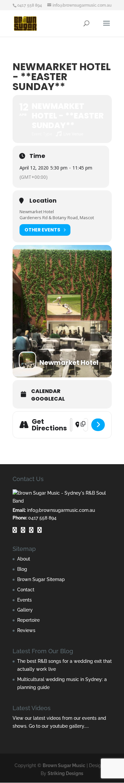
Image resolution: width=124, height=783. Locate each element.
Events (24, 600)
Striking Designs (65, 773)
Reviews (26, 630)
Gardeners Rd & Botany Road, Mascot (57, 217)
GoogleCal (48, 399)
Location (43, 201)
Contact (25, 589)
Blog (22, 569)
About (23, 559)
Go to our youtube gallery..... (59, 726)
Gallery (25, 609)
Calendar (46, 391)
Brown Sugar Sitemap (41, 579)
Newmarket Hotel (37, 212)
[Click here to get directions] (98, 424)
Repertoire (28, 620)
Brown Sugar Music (64, 765)
